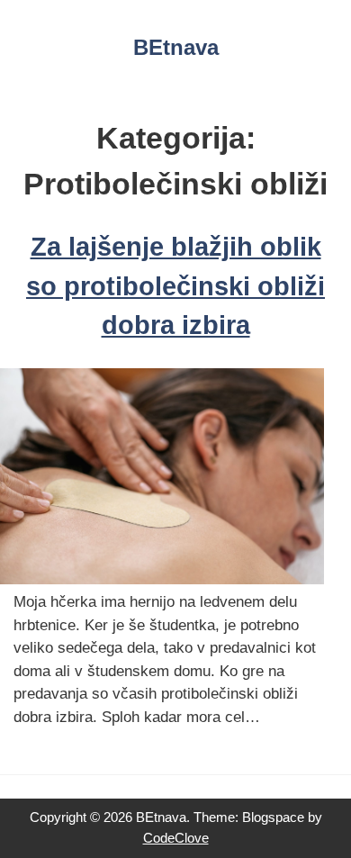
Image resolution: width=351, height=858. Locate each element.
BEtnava (176, 47)
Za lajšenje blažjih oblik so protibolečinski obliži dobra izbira (175, 285)
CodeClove (176, 837)
